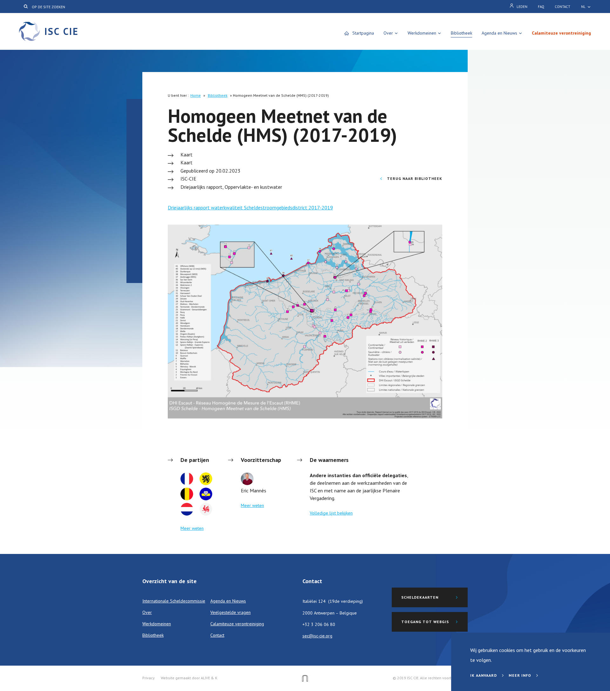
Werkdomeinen (422, 33)
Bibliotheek (461, 33)
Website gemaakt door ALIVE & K (189, 677)
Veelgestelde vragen (230, 612)
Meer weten (192, 528)
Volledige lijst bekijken (331, 513)
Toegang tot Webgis (425, 621)
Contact (562, 6)
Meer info (520, 675)
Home (195, 95)
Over (388, 33)
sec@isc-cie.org (317, 636)
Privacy (148, 677)
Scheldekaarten (419, 597)
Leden (522, 6)
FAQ (541, 6)
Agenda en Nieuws (499, 33)
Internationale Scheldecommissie (173, 601)
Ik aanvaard (484, 675)
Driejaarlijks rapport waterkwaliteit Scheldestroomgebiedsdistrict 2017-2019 (250, 207)
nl (583, 6)
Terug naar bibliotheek (414, 178)
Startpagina (363, 33)
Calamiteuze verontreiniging (561, 33)
